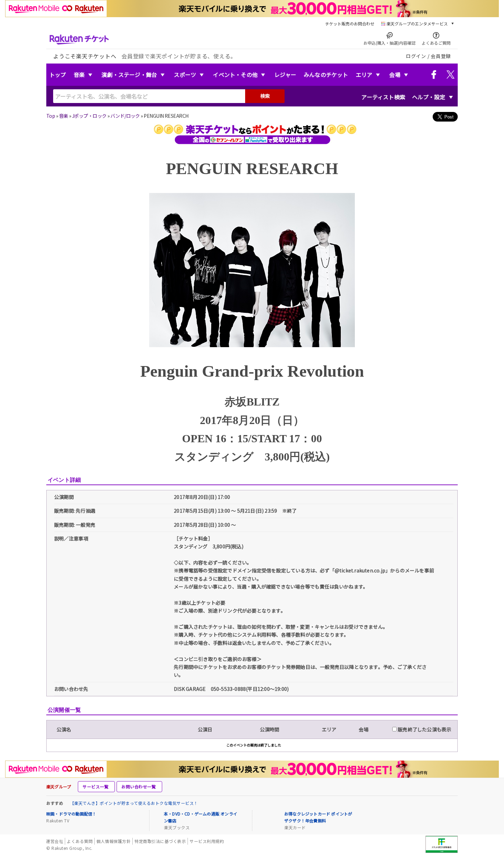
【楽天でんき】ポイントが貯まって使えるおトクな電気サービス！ (134, 803)
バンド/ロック (125, 115)
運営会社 (54, 841)
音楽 (79, 74)
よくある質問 (80, 841)
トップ (57, 74)
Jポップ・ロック (89, 115)
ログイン (416, 56)
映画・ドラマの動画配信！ (71, 814)
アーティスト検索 (383, 97)
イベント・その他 (235, 74)
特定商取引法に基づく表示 (160, 841)
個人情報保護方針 (113, 841)
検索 (265, 95)
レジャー (285, 74)
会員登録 (441, 56)
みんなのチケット (326, 74)
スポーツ (185, 74)
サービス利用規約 (207, 841)
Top (50, 115)
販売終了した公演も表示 (424, 729)
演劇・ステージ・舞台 (129, 74)
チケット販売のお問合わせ (349, 23)
